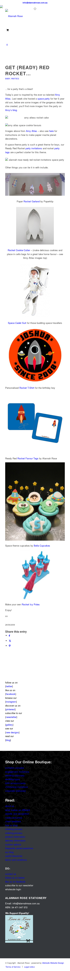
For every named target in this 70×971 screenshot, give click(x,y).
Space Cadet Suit (17, 323)
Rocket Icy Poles (31, 604)
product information (15, 836)
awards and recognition (17, 813)
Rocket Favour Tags (27, 458)
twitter (9, 686)
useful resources (13, 856)
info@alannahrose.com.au (35, 2)
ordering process (13, 829)
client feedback (13, 821)
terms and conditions (16, 859)
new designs (12, 732)
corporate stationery (15, 790)
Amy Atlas (31, 131)
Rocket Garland (32, 201)
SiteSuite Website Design (53, 962)
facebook (10, 694)
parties (15, 78)
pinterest (10, 709)
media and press (13, 817)
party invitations (33, 148)
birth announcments (15, 783)
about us (9, 806)
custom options (13, 844)
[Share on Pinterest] (10, 645)
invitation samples (14, 767)
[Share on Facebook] (9, 635)
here (51, 131)
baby (7, 78)
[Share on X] (10, 640)
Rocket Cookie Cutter (19, 250)
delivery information (15, 840)
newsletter (11, 717)
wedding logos (12, 779)
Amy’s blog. (11, 110)
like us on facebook (15, 881)
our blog (9, 852)
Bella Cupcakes (42, 545)
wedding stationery (15, 775)
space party (44, 98)
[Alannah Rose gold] (29, 16)
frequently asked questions (19, 848)
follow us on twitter (15, 877)
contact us (10, 874)
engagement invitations (17, 771)
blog (8, 740)
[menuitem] (13, 967)
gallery (9, 724)
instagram (11, 701)
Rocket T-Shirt (26, 387)
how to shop (11, 825)
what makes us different (17, 810)
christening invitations (16, 787)
